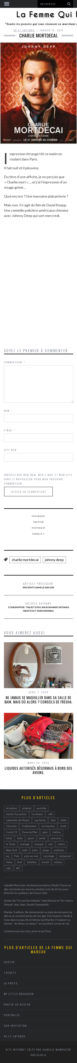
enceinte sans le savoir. (38, 585)
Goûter (9, 962)
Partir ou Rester (17, 1004)
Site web (10, 450)
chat (53, 820)
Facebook (38, 516)
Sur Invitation (15, 1025)
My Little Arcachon (19, 994)
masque (38, 844)
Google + (38, 534)
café (50, 814)
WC (18, 868)
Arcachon (11, 808)
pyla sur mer (31, 856)
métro (61, 844)
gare (45, 832)
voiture (58, 862)
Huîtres (57, 832)
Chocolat (11, 826)
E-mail (9, 430)
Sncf (19, 862)
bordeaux (37, 814)
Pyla (16, 856)
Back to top (37, 1054)
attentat (26, 808)
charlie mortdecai (25, 559)
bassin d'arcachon (16, 814)
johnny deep (54, 559)
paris (35, 850)
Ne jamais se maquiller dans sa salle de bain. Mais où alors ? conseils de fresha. (39, 699)
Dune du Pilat (30, 832)
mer (50, 844)
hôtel (9, 838)
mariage (24, 844)
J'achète (10, 972)
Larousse (56, 838)
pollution (59, 850)
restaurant (65, 856)
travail (45, 862)
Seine (9, 862)
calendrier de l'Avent (17, 820)
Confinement (29, 826)
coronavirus (48, 826)
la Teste (10, 844)
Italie (20, 838)
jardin (42, 838)
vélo (8, 868)
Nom (8, 410)
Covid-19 (11, 832)
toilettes (32, 862)
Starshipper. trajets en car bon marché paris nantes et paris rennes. (38, 606)
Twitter (38, 522)
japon (31, 838)
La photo (11, 983)
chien (63, 820)
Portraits (12, 1015)
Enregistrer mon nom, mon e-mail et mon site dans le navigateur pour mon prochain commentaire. (38, 479)
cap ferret (40, 820)
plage (46, 850)
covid (63, 826)
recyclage (48, 856)
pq (7, 856)
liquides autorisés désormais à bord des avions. (38, 770)
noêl (24, 850)
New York (11, 850)
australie (41, 808)
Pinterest (38, 528)
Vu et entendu (24, 30)
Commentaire (14, 362)
